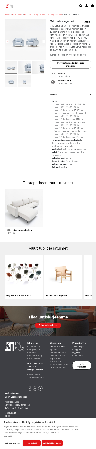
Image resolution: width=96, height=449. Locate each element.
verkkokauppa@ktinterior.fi (17, 405)
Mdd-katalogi (64, 80)
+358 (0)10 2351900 (18, 408)
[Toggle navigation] (3, 6)
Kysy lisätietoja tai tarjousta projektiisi (70, 64)
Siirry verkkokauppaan (16, 397)
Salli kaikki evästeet (52, 443)
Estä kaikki (32, 443)
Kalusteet (27, 14)
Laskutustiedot (34, 375)
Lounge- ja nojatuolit (54, 14)
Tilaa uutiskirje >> (48, 325)
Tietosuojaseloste (35, 377)
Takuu (7, 416)
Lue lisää (8, 436)
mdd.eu (61, 73)
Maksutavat (10, 413)
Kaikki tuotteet (17, 14)
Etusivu (7, 14)
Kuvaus (53, 94)
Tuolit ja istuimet (39, 14)
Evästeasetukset (12, 443)
